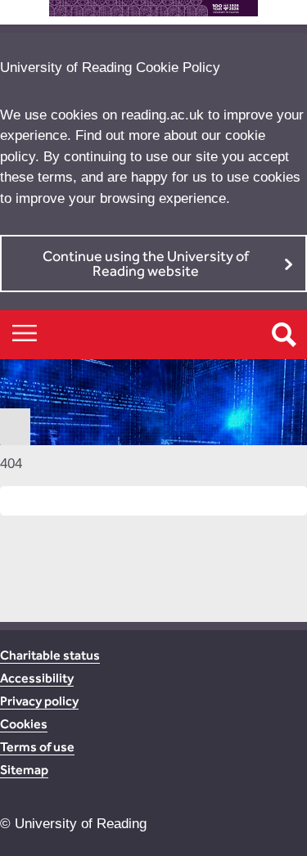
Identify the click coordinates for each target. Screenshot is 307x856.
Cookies (23, 724)
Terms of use (37, 747)
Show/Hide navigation (24, 332)
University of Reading (81, 823)
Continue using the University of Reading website (146, 263)
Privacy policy (39, 701)
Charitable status (50, 655)
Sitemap (24, 769)
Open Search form (284, 334)
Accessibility (37, 678)
